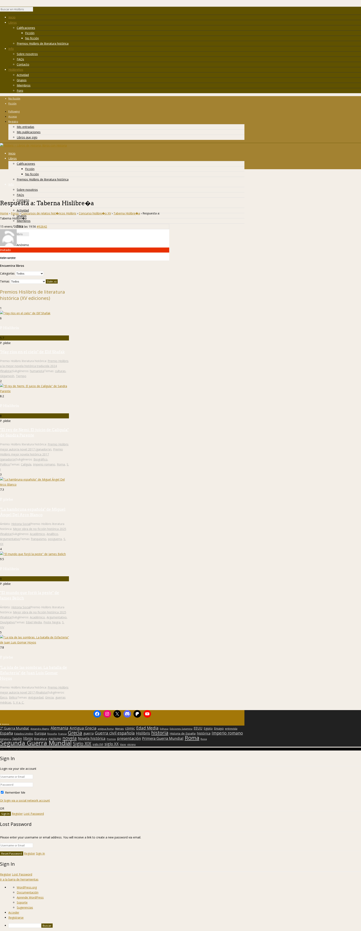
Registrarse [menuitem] (16, 917)
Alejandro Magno (40, 728)
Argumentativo (10, 539)
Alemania (59, 728)
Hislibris (143, 733)
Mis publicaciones (29, 132)
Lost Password (34, 814)
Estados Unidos (23, 733)
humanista (37, 371)
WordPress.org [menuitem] (27, 887)
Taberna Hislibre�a (126, 213)
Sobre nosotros (27, 54)
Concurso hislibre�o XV (95, 213)
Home (4, 213)
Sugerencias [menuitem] (25, 907)
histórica (203, 733)
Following (14, 111)
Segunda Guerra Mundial (36, 743)
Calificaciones (26, 28)
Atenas (119, 728)
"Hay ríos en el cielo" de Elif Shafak (32, 352)
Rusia (204, 738)
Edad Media (34, 622)
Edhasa (164, 728)
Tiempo (21, 376)
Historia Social (21, 524)
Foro (20, 91)
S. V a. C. (18, 702)
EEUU (198, 728)
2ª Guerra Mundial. (14, 728)
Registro (13, 121)
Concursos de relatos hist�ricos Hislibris (48, 213)
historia (159, 732)
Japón (17, 738)
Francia (62, 733)
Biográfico (40, 459)
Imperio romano (44, 464)
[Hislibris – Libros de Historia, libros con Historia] (33, 145)
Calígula (26, 464)
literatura (40, 738)
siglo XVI (98, 744)
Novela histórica (92, 738)
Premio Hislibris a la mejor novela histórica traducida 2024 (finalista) (34, 366)
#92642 (42, 226)
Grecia (49, 697)
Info (11, 49)
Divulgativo (7, 622)
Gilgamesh (7, 376)
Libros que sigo (27, 137)
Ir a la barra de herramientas (19, 879)
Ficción (29, 33)
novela (69, 738)
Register (17, 814)
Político (5, 464)
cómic (130, 728)
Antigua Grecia (83, 728)
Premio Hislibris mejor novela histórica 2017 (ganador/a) (31, 454)
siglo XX (111, 743)
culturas (60, 371)
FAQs (20, 59)
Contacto (23, 64)
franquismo (38, 539)
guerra (88, 733)
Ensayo (219, 728)
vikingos (131, 744)
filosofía (52, 733)
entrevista (231, 728)
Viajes (123, 744)
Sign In (40, 853)
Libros (12, 22)
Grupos (22, 80)
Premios (111, 739)
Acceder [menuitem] (13, 912)
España (6, 733)
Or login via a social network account (25, 800)
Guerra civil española (115, 733)
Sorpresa (5, 724)
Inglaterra (5, 738)
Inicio (11, 17)
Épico (3, 697)
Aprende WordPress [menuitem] (30, 897)
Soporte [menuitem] (22, 902)
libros (28, 738)
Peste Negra (51, 622)
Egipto (208, 728)
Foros (15, 213)
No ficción (32, 38)
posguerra (55, 539)
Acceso (12, 116)
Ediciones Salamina (181, 728)
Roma (61, 464)
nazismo (54, 738)
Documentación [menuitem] (27, 892)
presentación (129, 738)
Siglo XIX (82, 743)
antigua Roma (106, 728)
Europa (40, 733)
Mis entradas (25, 127)
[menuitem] (184, 925)
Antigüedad (35, 697)
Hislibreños (15, 70)
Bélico (13, 697)
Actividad (23, 75)
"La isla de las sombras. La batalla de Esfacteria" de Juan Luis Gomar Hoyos (33, 673)
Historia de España (183, 733)
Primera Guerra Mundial (162, 738)
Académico (37, 534)
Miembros (24, 85)
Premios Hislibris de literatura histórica (43, 43)
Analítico (52, 534)
